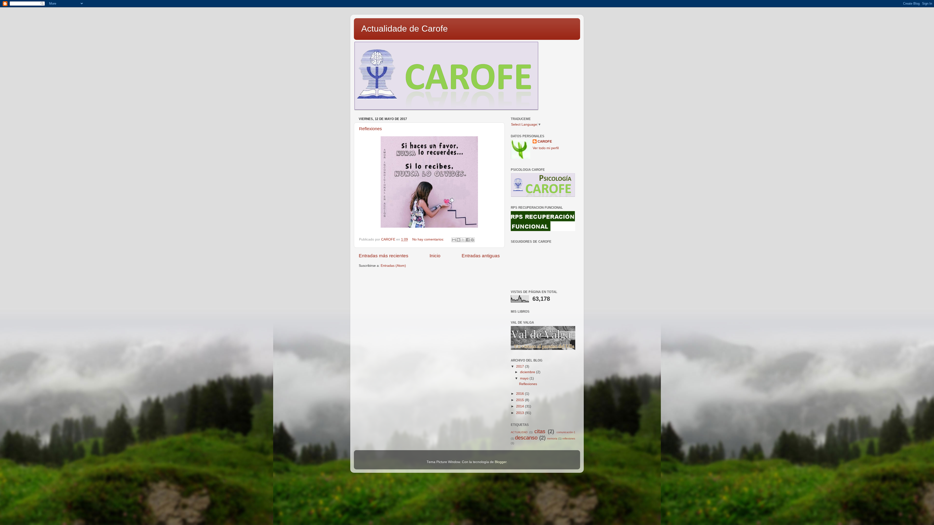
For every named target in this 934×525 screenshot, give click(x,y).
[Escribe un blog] (458, 239)
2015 (520, 400)
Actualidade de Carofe (404, 29)
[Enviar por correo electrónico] (453, 239)
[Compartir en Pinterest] (472, 239)
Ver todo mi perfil (546, 148)
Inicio (435, 255)
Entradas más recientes (383, 255)
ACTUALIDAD (519, 432)
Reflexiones (370, 128)
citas (539, 431)
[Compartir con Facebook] (467, 239)
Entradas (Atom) (393, 265)
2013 (520, 413)
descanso (526, 438)
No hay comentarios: (428, 239)
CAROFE (545, 141)
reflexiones (568, 438)
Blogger (500, 462)
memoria (552, 438)
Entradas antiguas (481, 255)
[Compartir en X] (463, 239)
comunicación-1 (566, 432)
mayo (525, 378)
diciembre (528, 372)
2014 (520, 406)
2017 (520, 366)
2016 (520, 394)
